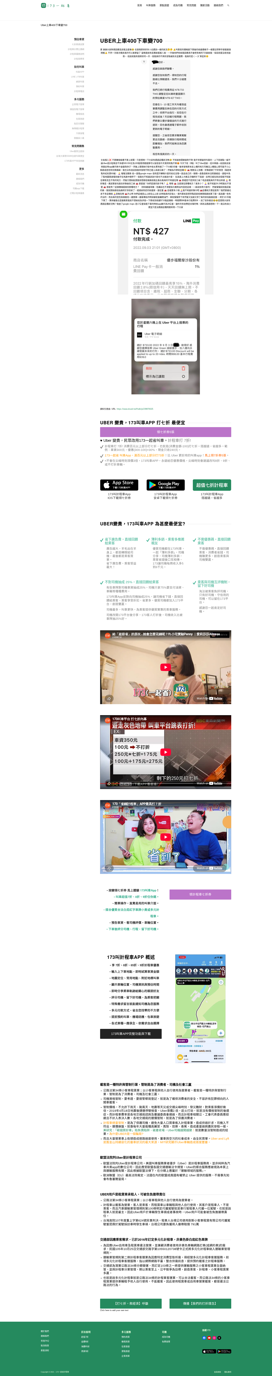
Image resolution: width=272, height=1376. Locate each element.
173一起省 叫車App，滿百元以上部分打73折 (134, 455)
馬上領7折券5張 (215, 455)
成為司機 (166, 1337)
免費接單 (166, 1341)
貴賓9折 (84, 1351)
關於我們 (45, 1331)
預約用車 (126, 1337)
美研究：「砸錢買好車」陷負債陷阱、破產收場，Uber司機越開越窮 (147, 1130)
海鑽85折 (85, 1346)
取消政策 (45, 1345)
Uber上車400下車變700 (54, 25)
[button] (165, 108)
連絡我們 (45, 1336)
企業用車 (126, 1356)
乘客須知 (45, 1350)
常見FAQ (45, 1341)
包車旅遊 (126, 1346)
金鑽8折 (84, 1341)
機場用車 (126, 1341)
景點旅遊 (126, 1351)
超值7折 (84, 1337)
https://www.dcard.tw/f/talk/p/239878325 (135, 409)
